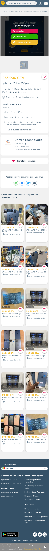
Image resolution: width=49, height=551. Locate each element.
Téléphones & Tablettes (31, 11)
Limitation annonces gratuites (35, 517)
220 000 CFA (32, 395)
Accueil (5, 11)
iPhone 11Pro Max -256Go (11, 440)
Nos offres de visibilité (32, 513)
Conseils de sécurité (32, 500)
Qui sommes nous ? (9, 480)
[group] (24, 36)
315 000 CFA (8, 395)
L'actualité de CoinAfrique (11, 484)
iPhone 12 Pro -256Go (36, 439)
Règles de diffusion (31, 496)
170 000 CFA (32, 227)
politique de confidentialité (31, 549)
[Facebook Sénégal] (35, 534)
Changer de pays (10, 464)
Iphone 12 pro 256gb (35, 356)
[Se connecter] (46, 3)
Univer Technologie (28, 140)
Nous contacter (7, 496)
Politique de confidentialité (34, 492)
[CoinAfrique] (3, 3)
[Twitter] (40, 534)
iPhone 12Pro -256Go (36, 398)
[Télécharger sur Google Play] (10, 534)
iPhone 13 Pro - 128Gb (12, 272)
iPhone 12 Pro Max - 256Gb (12, 231)
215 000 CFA (8, 227)
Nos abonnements (31, 509)
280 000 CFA (8, 437)
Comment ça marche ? (10, 493)
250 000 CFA (8, 269)
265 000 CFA (32, 269)
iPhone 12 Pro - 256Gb (36, 230)
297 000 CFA (32, 353)
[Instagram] (44, 534)
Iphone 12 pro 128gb (11, 314)
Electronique (15, 11)
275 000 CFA (32, 437)
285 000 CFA (8, 353)
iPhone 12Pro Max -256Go (12, 398)
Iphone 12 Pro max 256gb (36, 272)
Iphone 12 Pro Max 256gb (12, 356)
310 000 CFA (32, 311)
